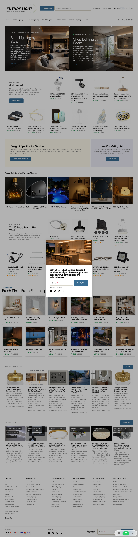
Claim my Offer (81, 283)
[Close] (89, 242)
